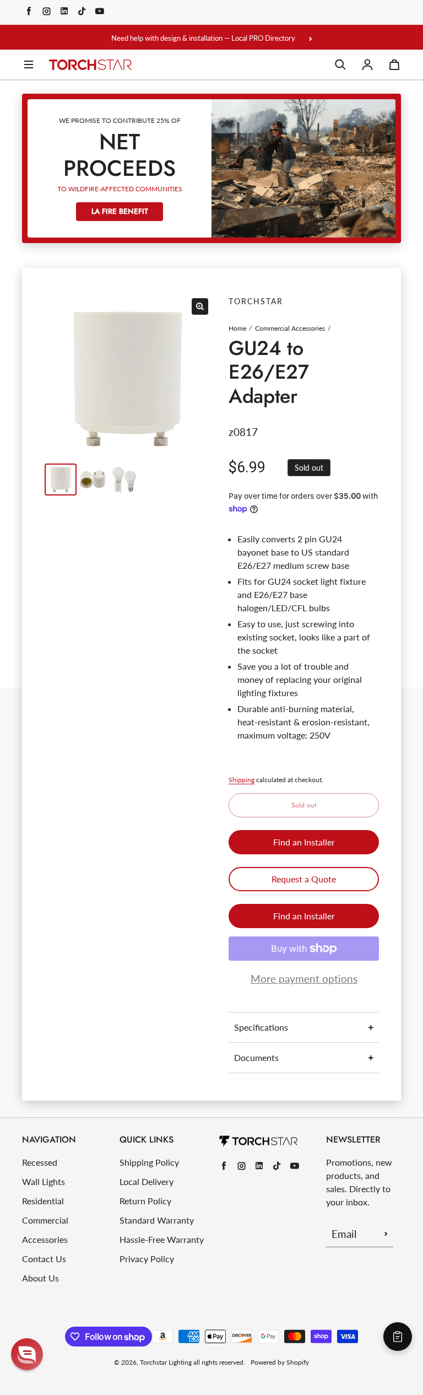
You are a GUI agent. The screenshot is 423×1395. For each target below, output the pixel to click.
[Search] (340, 64)
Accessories (45, 1239)
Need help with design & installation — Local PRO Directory (203, 38)
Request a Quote (304, 879)
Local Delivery (146, 1181)
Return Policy (145, 1200)
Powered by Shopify (280, 1362)
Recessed (39, 1162)
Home (237, 328)
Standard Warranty (157, 1220)
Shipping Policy (149, 1162)
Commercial (45, 1220)
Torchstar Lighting (166, 1362)
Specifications (261, 1027)
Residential (43, 1200)
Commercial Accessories (290, 328)
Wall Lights (43, 1181)
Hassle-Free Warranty (162, 1239)
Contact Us (44, 1258)
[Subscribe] (386, 1233)
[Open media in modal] (200, 306)
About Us (40, 1278)
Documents (256, 1057)
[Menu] (28, 64)
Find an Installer (304, 842)
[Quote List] (397, 1336)
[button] (27, 1354)
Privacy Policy (147, 1258)
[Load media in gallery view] (60, 479)
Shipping (241, 779)
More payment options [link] (304, 978)
